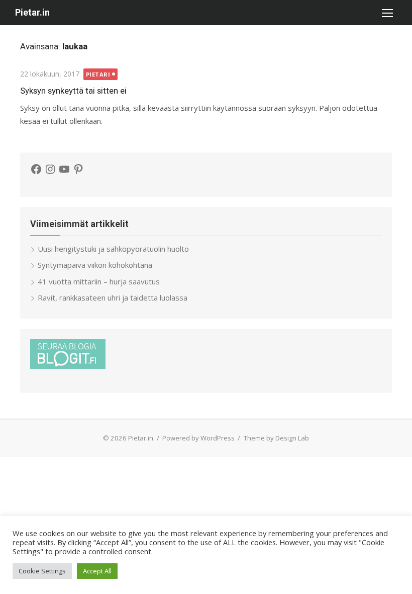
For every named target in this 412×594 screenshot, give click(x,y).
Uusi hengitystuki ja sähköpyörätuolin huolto (113, 249)
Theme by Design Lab (276, 437)
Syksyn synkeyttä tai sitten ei (73, 91)
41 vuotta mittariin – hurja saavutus (99, 281)
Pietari (98, 74)
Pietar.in (32, 12)
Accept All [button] (97, 570)
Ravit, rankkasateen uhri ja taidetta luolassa (112, 297)
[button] (387, 13)
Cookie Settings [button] (42, 570)
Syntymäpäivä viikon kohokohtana (95, 265)
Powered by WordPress (198, 437)
